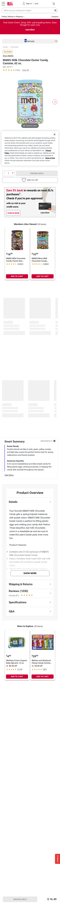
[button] (30, 180)
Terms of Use (50, 158)
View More (9, 475)
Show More (30, 573)
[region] (30, 148)
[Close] (54, 134)
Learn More (30, 29)
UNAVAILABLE (37, 173)
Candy (5, 47)
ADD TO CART (17, 276)
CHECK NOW (13, 213)
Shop (8, 56)
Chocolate (14, 47)
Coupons (54, 17)
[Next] (54, 101)
